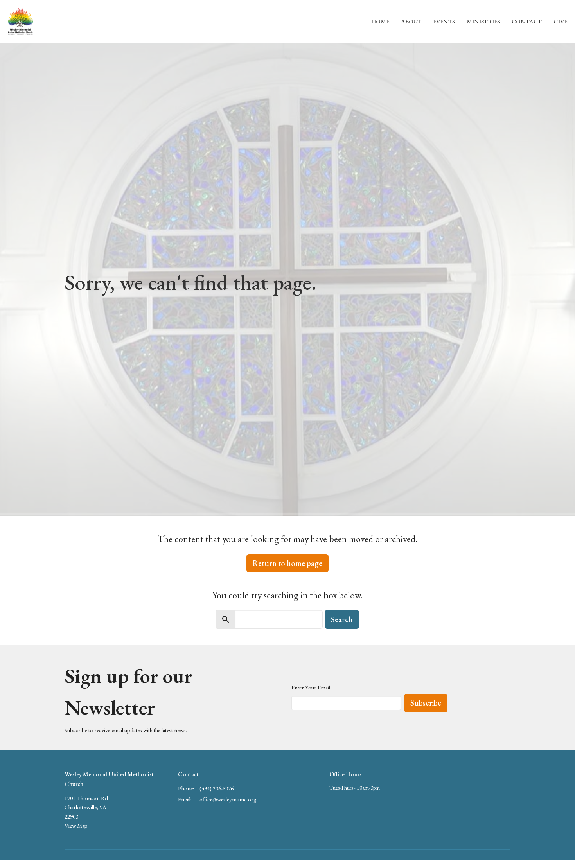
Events (444, 21)
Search (342, 619)
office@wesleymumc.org (228, 799)
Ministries (483, 21)
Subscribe (425, 703)
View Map (76, 825)
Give (560, 21)
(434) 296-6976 (216, 788)
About (411, 21)
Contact (527, 21)
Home (380, 21)
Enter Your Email (310, 687)
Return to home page (287, 563)
